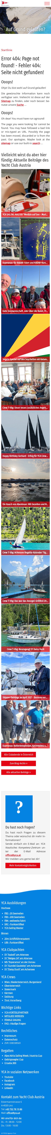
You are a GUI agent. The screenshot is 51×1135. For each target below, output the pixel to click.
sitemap (5, 143)
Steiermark (10, 989)
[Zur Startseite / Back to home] (5, 5)
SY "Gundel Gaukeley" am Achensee (22, 965)
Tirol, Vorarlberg (12, 1000)
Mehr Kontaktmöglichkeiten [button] (22, 865)
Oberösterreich (12, 985)
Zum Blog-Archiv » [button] (18, 763)
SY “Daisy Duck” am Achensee (19, 969)
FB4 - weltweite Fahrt (15, 920)
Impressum (10, 1035)
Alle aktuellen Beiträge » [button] (18, 772)
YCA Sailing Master (13, 927)
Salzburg (8, 996)
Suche (20, 104)
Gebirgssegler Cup (13, 1059)
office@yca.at (13, 855)
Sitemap (6, 101)
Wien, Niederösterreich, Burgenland (22, 981)
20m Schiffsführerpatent (17, 938)
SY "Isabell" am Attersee (16, 954)
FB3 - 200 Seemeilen (14, 916)
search (36, 143)
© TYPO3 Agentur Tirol (8, 1133)
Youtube (8, 1076)
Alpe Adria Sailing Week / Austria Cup (23, 1055)
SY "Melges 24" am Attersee (18, 958)
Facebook (9, 1080)
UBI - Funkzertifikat (14, 942)
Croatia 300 (10, 1063)
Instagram (9, 1084)
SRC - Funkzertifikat (14, 924)
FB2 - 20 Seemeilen (14, 913)
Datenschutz (11, 1039)
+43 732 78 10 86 (13, 1109)
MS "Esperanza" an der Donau (19, 962)
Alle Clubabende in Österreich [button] (18, 754)
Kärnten (8, 992)
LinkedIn (8, 1087)
